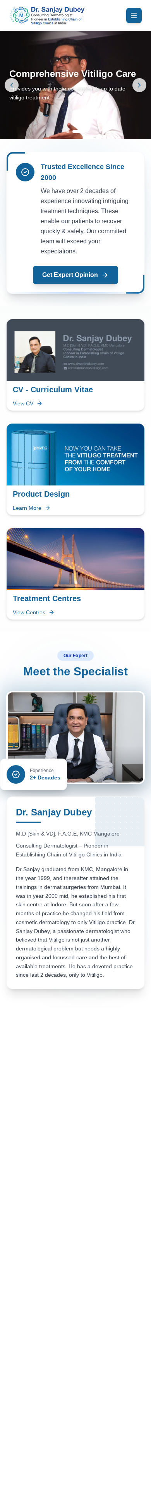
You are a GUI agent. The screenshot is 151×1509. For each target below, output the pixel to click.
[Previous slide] (12, 85)
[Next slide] (139, 85)
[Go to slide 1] (67, 131)
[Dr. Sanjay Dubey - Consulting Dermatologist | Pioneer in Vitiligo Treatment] (47, 15)
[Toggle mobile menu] (134, 15)
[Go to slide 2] (78, 131)
